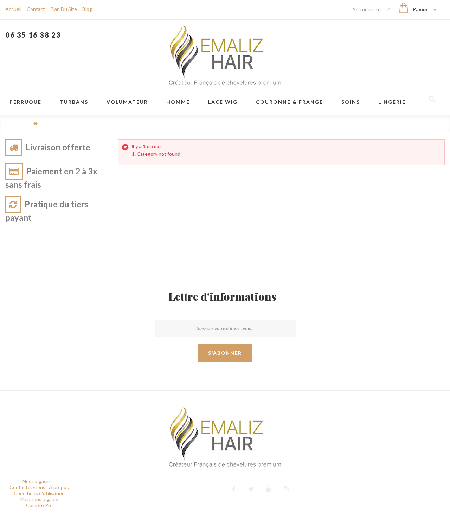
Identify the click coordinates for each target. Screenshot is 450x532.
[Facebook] (233, 487)
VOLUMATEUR (127, 102)
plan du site (63, 9)
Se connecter (368, 9)
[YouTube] (268, 487)
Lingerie (392, 102)
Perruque (25, 102)
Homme (178, 102)
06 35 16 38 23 (33, 35)
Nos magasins (37, 481)
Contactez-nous (27, 487)
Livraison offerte (58, 147)
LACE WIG (223, 102)
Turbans (74, 102)
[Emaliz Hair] (225, 55)
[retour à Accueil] (35, 123)
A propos (59, 487)
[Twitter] (251, 487)
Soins (350, 102)
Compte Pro (39, 505)
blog (87, 9)
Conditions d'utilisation (39, 493)
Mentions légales (39, 499)
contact (36, 9)
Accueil (13, 9)
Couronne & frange (289, 102)
